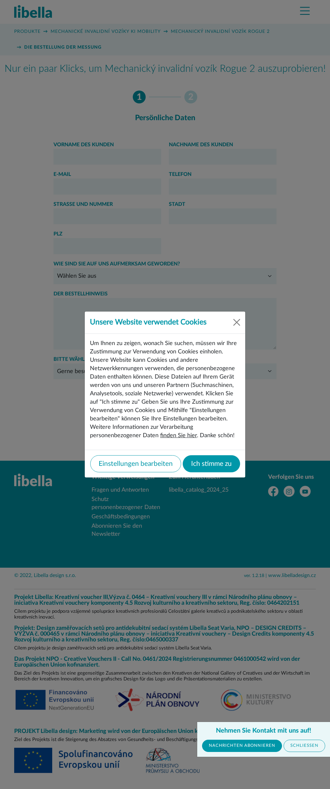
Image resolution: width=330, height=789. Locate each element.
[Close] (237, 322)
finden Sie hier (178, 435)
